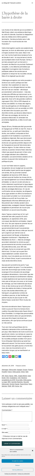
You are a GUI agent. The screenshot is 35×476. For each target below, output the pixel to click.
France (10, 372)
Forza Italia (19, 380)
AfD (3, 376)
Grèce (23, 372)
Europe (25, 369)
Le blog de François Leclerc (11, 3)
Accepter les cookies (17, 461)
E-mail (4, 429)
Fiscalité (4, 372)
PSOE (9, 386)
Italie (26, 372)
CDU (7, 378)
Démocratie (12, 369)
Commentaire (7, 410)
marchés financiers (17, 382)
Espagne (19, 369)
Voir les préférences (17, 470)
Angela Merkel (22, 376)
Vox (21, 386)
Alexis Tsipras (9, 376)
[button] (32, 450)
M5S (9, 382)
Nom (4, 425)
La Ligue (4, 382)
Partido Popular (14, 384)
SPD (13, 386)
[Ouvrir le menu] (32, 3)
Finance (30, 369)
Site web (5, 432)
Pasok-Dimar (24, 384)
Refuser (17, 465)
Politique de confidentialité (11, 473)
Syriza (17, 386)
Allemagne (5, 369)
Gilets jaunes (16, 372)
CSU (19, 378)
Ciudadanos (13, 378)
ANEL (15, 376)
